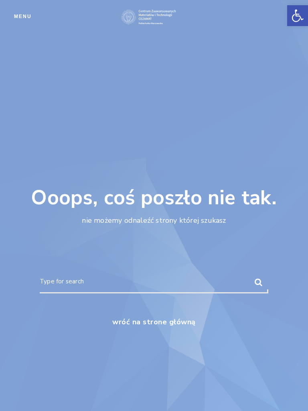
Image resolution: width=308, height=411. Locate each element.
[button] (297, 15)
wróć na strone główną (154, 321)
